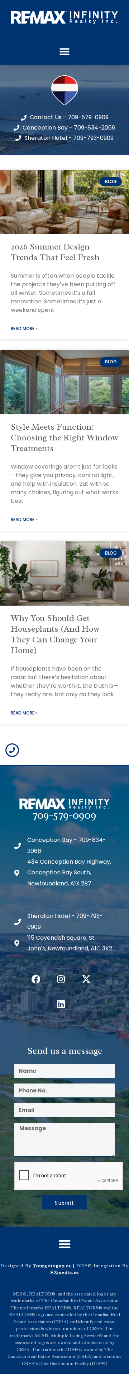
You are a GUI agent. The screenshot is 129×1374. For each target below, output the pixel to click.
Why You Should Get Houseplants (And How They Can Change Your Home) (55, 634)
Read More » (24, 328)
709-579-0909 (64, 815)
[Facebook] (35, 979)
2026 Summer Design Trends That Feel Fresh (55, 252)
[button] (65, 52)
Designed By (16, 1266)
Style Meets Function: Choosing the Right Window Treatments (64, 437)
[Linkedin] (60, 1004)
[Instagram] (60, 979)
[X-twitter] (86, 979)
